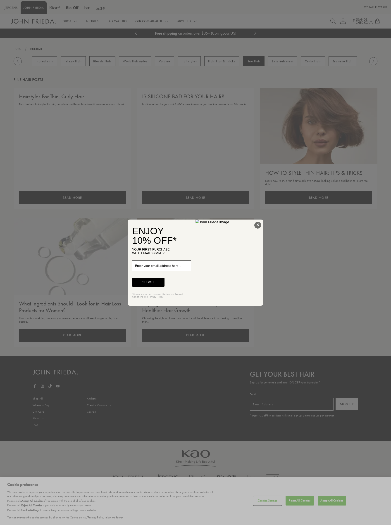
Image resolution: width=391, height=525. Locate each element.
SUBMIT (148, 282)
